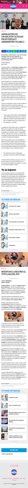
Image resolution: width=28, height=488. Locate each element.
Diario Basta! (4, 478)
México (24, 478)
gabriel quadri (20, 192)
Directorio (10, 478)
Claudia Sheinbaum (13, 384)
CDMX (20, 478)
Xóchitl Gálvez (12, 194)
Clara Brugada (4, 384)
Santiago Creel (15, 193)
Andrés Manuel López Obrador (8, 192)
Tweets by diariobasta (7, 454)
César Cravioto (22, 383)
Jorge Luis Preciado (6, 193)
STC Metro (21, 384)
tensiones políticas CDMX (7, 386)
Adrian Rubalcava (14, 383)
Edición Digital (15, 478)
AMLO (11, 190)
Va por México (4, 194)
